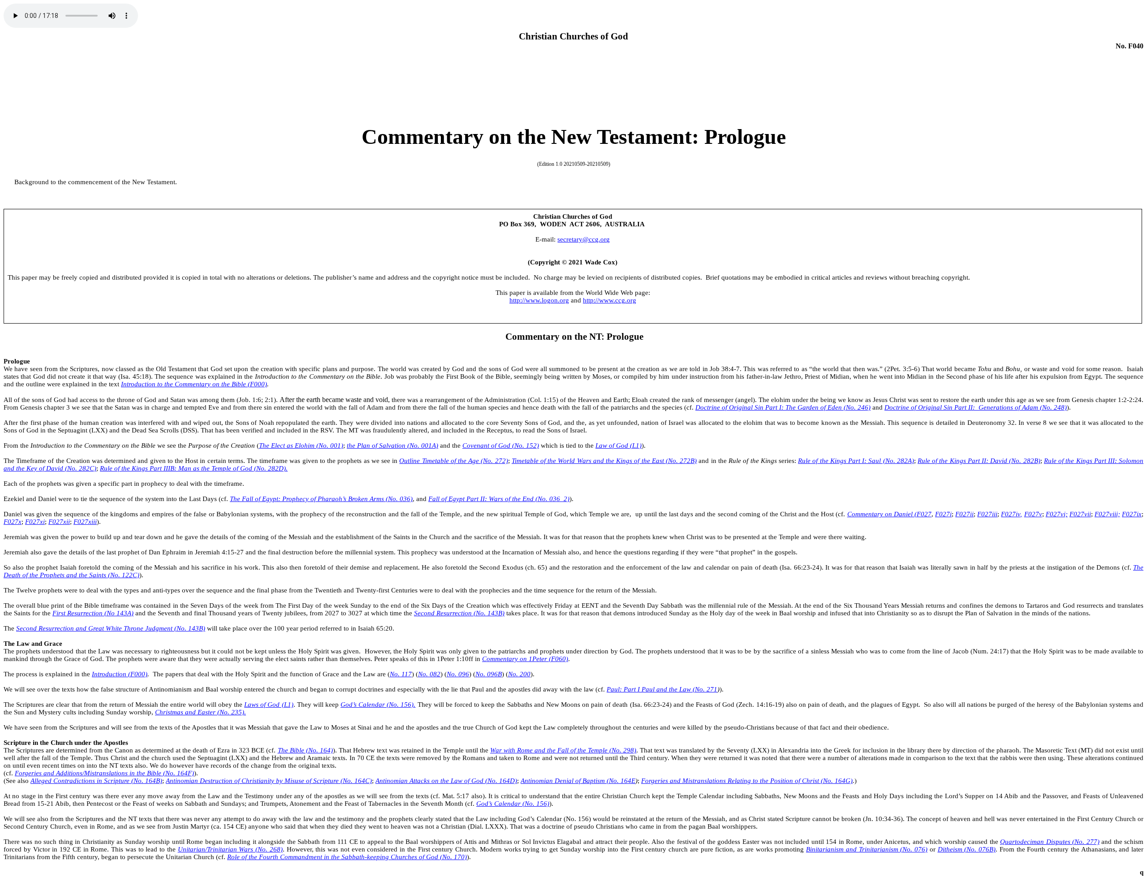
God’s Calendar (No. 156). (378, 704)
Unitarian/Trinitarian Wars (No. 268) (230, 849)
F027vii (1080, 514)
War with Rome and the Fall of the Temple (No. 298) (563, 750)
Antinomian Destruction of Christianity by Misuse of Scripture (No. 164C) (269, 780)
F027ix (1132, 514)
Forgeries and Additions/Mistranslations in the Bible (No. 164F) (104, 773)
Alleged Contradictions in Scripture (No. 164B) (96, 780)
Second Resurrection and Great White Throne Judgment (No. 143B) (110, 628)
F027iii (987, 514)
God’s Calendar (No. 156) (512, 803)
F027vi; (1057, 514)
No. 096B (488, 674)
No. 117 (401, 674)
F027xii (59, 521)
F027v (1033, 514)
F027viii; (1107, 514)
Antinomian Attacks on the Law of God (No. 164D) (446, 780)
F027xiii (85, 521)
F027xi (35, 521)
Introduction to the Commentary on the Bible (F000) (194, 384)
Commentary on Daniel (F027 (889, 514)
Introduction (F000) (119, 674)
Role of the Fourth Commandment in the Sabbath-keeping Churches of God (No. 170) (347, 856)
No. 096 (458, 674)
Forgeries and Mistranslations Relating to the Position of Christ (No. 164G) (747, 780)
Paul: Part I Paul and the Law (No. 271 (662, 689)
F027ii (964, 514)
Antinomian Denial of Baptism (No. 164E (578, 780)
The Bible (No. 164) (305, 750)
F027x (13, 521)
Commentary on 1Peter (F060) (525, 658)
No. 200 (519, 674)
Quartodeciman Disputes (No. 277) (1049, 841)
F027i (943, 514)
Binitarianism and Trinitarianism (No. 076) (866, 849)
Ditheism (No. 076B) (967, 849)
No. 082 (429, 674)
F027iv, (1011, 514)
